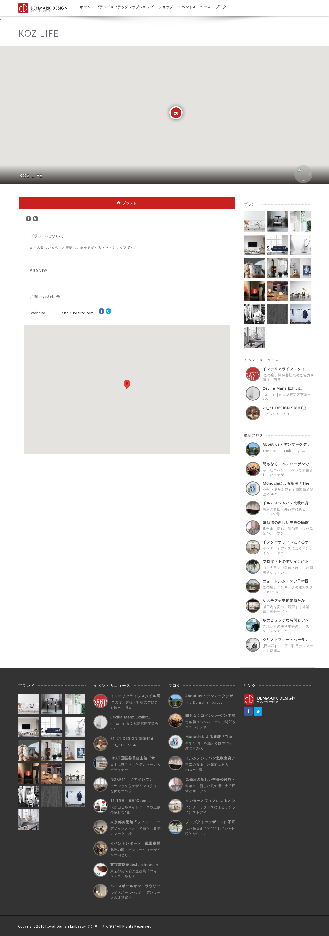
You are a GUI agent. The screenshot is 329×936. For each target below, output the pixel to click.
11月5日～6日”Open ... (130, 800)
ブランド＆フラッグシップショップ (124, 6)
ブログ (221, 6)
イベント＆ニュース (194, 6)
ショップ (166, 6)
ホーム (85, 6)
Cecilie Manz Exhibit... (283, 388)
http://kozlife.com (78, 313)
